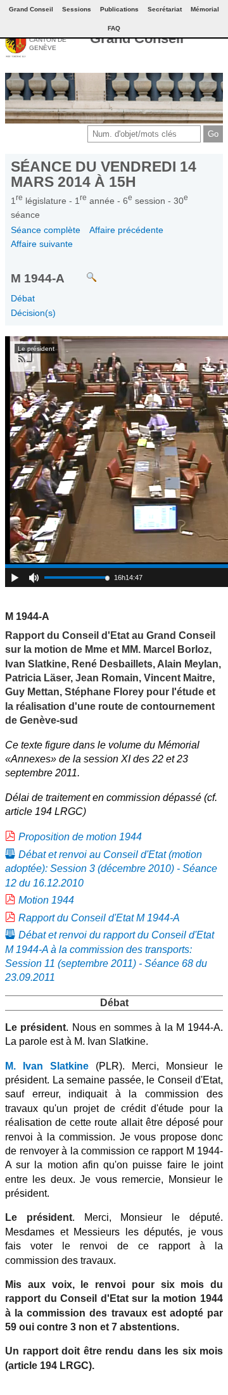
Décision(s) (33, 313)
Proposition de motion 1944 (80, 836)
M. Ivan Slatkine (47, 1066)
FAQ (114, 28)
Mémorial (205, 9)
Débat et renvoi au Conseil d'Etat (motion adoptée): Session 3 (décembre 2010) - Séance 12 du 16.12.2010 (111, 868)
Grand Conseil (137, 38)
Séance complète (45, 230)
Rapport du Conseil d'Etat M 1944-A (99, 917)
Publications (119, 9)
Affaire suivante (42, 244)
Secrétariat (165, 9)
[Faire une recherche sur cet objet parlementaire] (82, 271)
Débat (23, 298)
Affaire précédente (126, 230)
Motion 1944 (46, 900)
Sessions (76, 9)
